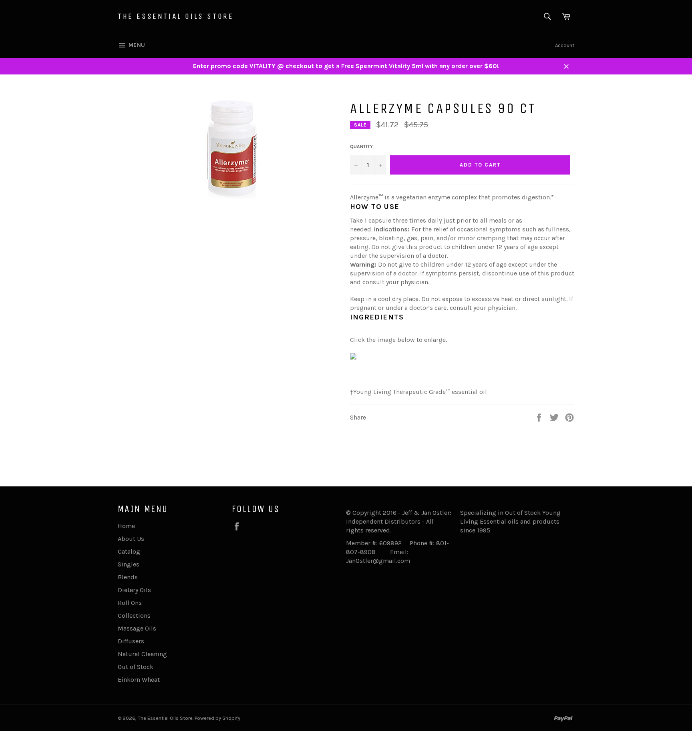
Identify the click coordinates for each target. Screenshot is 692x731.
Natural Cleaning (142, 654)
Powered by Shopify (217, 718)
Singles (128, 564)
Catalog (129, 551)
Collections (134, 615)
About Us (131, 538)
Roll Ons (130, 602)
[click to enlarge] (353, 357)
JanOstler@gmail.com (378, 560)
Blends (128, 577)
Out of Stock (135, 667)
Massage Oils (137, 628)
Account (564, 45)
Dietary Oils (134, 590)
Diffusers (131, 641)
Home (126, 526)
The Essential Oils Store (175, 16)
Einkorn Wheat (139, 679)
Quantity (361, 146)
